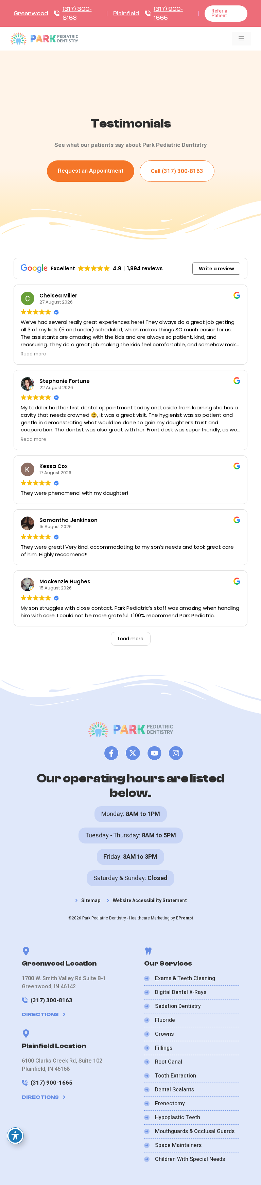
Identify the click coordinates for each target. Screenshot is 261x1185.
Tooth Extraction (175, 1076)
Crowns (164, 1034)
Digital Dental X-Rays (180, 992)
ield (134, 13)
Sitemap (90, 900)
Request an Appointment (90, 171)
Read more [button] (33, 354)
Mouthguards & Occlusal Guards (194, 1131)
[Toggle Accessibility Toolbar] (15, 1136)
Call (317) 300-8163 (177, 171)
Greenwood (31, 13)
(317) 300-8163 (51, 1000)
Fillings (163, 1048)
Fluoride (165, 1020)
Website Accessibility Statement (150, 900)
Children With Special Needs (190, 1159)
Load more (130, 638)
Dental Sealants (174, 1090)
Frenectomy (170, 1104)
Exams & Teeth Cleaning (185, 978)
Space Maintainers (178, 1145)
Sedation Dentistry (178, 1006)
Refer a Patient (219, 13)
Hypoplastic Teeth (177, 1117)
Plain (120, 13)
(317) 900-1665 (51, 1083)
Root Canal (168, 1062)
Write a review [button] (216, 268)
